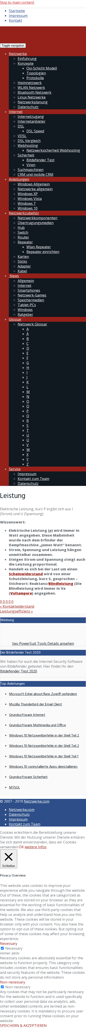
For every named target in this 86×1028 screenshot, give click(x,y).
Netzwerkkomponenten (37, 218)
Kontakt (15, 20)
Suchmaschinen (30, 169)
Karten (23, 256)
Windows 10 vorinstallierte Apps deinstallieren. (43, 767)
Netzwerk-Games (32, 295)
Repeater (25, 242)
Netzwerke (18, 53)
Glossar (15, 319)
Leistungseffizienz (16, 611)
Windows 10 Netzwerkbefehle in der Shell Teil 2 (44, 736)
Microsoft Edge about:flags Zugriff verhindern (43, 694)
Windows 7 (27, 203)
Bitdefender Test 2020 (18, 671)
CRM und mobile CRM (35, 174)
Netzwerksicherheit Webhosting (53, 150)
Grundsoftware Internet (27, 715)
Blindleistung (61, 583)
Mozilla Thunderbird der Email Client (35, 704)
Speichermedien (31, 300)
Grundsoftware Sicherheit (28, 777)
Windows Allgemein (34, 184)
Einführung (27, 58)
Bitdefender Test (40, 160)
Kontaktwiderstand (17, 606)
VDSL (22, 135)
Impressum (18, 15)
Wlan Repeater (38, 246)
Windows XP (28, 193)
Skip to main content (17, 2)
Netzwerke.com (36, 801)
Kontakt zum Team (33, 478)
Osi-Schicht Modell (41, 68)
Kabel (22, 271)
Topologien (36, 73)
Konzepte (26, 63)
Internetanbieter (31, 121)
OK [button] (21, 847)
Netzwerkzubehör (24, 213)
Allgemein (26, 280)
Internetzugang (31, 116)
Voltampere (21, 593)
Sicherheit (26, 155)
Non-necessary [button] (12, 982)
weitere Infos (36, 847)
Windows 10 (27, 208)
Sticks (22, 261)
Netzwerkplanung (33, 102)
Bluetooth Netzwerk (34, 92)
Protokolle (35, 77)
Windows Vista (30, 198)
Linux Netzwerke (32, 97)
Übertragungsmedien (36, 222)
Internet (15, 111)
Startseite (17, 10)
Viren (30, 164)
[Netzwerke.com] (36, 40)
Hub (21, 227)
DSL (21, 126)
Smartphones (29, 290)
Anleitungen (19, 179)
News (14, 275)
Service (15, 469)
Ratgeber (25, 314)
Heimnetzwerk (30, 82)
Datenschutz (28, 106)
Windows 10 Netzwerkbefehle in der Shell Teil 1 (43, 756)
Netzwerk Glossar (32, 324)
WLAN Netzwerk (31, 87)
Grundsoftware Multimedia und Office (37, 725)
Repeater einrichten (42, 251)
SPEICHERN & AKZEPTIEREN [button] (23, 1025)
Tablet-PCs (27, 304)
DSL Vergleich (29, 140)
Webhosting (28, 145)
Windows (25, 309)
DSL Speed (35, 131)
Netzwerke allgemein (35, 189)
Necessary (13, 948)
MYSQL (14, 788)
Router (23, 237)
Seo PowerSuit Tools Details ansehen (43, 643)
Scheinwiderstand (26, 574)
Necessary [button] (8, 943)
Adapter (24, 266)
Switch (23, 232)
